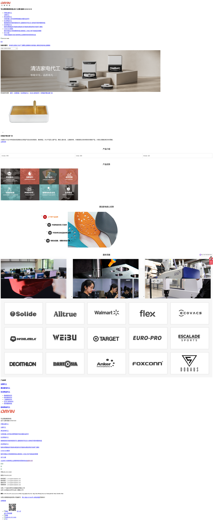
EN (2, 41)
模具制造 (17, 31)
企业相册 (22, 35)
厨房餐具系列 (16, 23)
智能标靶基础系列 (9, 27)
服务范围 (6, 31)
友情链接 (3, 500)
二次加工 (28, 31)
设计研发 (12, 31)
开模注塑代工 (8, 13)
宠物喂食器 (16, 19)
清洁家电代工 (8, 17)
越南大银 (12, 35)
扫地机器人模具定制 (36, 45)
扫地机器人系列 (8, 19)
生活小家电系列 (32, 23)
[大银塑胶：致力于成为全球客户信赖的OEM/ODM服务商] (80, 91)
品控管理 (38, 31)
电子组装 (33, 31)
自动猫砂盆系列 (24, 19)
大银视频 (17, 35)
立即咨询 (3, 141)
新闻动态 (33, 35)
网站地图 (37, 497)
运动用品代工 (8, 25)
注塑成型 (22, 31)
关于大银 (6, 33)
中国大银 (6, 35)
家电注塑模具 (46, 45)
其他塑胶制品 (41, 23)
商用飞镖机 (39, 27)
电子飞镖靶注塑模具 (24, 45)
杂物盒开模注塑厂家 (47, 93)
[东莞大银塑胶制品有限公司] (6, 5)
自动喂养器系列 (14, 434)
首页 (11, 93)
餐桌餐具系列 (8, 23)
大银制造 (16, 93)
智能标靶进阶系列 (20, 27)
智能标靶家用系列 (30, 27)
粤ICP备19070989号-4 (28, 497)
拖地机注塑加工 (13, 45)
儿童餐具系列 (24, 23)
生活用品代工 (8, 21)
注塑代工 (6, 15)
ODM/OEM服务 (8, 29)
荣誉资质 (28, 35)
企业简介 (3, 460)
